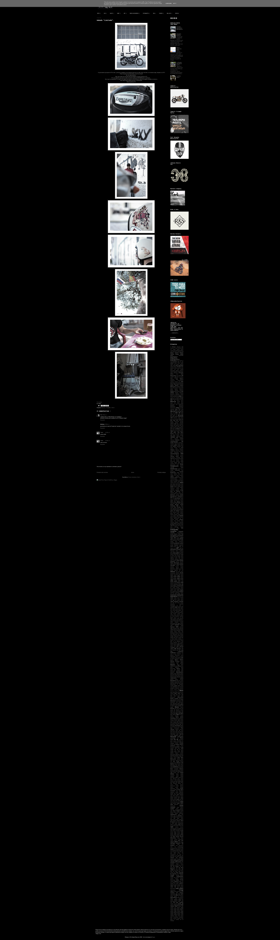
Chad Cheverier (179, 448)
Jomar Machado (176, 616)
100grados (179, 346)
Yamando (172, 915)
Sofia (178, 808)
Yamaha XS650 (180, 911)
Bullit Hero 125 (173, 428)
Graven (172, 554)
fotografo (181, 531)
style (172, 827)
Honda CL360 (180, 581)
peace (178, 734)
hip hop (181, 570)
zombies (178, 919)
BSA (175, 424)
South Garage (176, 810)
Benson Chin (180, 395)
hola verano (180, 571)
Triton (177, 872)
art (182, 375)
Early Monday (177, 507)
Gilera (178, 546)
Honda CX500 (180, 582)
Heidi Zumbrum (173, 564)
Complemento (175, 466)
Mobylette (181, 684)
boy (182, 419)
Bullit (176, 426)
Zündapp (172, 920)
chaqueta (172, 449)
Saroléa (177, 784)
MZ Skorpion (177, 709)
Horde (178, 591)
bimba (182, 400)
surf (174, 829)
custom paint (180, 477)
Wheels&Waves (174, 897)
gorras (171, 553)
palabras (177, 729)
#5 (171, 346)
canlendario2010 (175, 441)
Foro (179, 528)
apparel (180, 375)
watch (182, 893)
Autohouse (174, 380)
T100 (182, 835)
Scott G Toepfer (173, 789)
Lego (178, 646)
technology (173, 844)
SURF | (119, 13)
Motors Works (180, 703)
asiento (181, 376)
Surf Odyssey (178, 829)
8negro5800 (181, 355)
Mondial (181, 686)
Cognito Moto (177, 462)
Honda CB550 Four (178, 580)
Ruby (179, 778)
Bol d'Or (176, 414)
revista (178, 761)
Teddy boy (180, 844)
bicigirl (181, 397)
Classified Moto (179, 457)
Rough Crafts (176, 772)
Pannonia (181, 729)
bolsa (182, 414)
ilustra (182, 593)
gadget (181, 537)
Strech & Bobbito (174, 824)
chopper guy (173, 451)
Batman (172, 390)
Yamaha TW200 (180, 907)
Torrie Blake (176, 870)
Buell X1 (178, 425)
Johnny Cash (180, 613)
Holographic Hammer (175, 572)
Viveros (175, 891)
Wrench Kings (178, 900)
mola (171, 686)
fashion (181, 519)
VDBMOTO (181, 883)
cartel (175, 445)
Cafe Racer (173, 432)
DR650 (172, 501)
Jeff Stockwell (176, 611)
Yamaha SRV (180, 906)
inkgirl (172, 601)
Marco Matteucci (175, 667)
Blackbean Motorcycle (176, 405)
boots (179, 417)
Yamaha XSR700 (173, 912)
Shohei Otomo (173, 799)
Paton (171, 731)
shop (177, 799)
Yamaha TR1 (173, 907)
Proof (182, 745)
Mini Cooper (181, 683)
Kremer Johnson (173, 635)
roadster (181, 766)
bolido (179, 414)
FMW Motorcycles (174, 525)
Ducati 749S (175, 503)
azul (180, 381)
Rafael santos (177, 751)
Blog (178, 407)
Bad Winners (180, 382)
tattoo (176, 841)
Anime (173, 374)
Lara (179, 642)
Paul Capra (175, 731)
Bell (182, 391)
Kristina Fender (180, 635)
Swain (178, 835)
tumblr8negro (180, 876)
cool (179, 468)
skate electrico (173, 803)
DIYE (181, 497)
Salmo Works (180, 782)
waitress (181, 892)
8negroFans (173, 358)
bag (175, 384)
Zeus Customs (173, 918)
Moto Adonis (173, 692)
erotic (174, 515)
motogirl (176, 698)
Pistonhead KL (180, 740)
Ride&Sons (176, 766)
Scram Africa (180, 789)
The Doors (179, 848)
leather (178, 644)
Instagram (176, 601)
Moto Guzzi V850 (179, 694)
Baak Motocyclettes (174, 382)
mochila (172, 685)
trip (175, 872)
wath (171, 895)
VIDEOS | (161, 13)
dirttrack (178, 494)
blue (180, 407)
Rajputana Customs (179, 754)
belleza (172, 392)
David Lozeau (180, 485)
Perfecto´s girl (178, 735)
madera (181, 661)
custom (176, 477)
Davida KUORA (177, 486)
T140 (171, 836)
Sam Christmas (174, 783)
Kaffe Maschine (178, 620)
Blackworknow (173, 407)
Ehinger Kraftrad (176, 509)
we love (174, 895)
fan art (181, 518)
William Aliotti (174, 898)
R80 (178, 749)
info (171, 600)
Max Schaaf (177, 674)
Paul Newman (180, 731)
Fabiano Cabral (177, 517)
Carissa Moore (180, 443)
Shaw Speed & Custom (178, 795)
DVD (178, 505)
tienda (179, 861)
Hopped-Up (174, 591)
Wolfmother (181, 898)
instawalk (181, 601)
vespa (172, 886)
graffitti (177, 553)
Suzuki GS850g (180, 834)
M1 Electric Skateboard (175, 658)
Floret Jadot (180, 524)
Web (177, 895)
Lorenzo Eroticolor (177, 653)
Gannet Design (180, 539)
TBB (182, 843)
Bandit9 (181, 384)
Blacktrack (181, 406)
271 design (173, 349)
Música (182, 707)
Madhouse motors (175, 662)
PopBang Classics (175, 743)
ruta (174, 781)
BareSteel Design (179, 386)
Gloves (178, 550)
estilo (177, 515)
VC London (176, 883)
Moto (181, 691)
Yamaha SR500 (174, 906)
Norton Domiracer (174, 719)
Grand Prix (181, 553)
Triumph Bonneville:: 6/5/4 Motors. (179, 28)
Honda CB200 (177, 575)
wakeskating (173, 893)
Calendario (173, 436)
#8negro (174, 346)
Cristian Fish (173, 475)
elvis (175, 513)
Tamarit (178, 836)
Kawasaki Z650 (176, 628)
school (178, 788)
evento (181, 516)
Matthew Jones (173, 673)
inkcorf (182, 600)
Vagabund (176, 881)
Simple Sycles (180, 800)
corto (178, 472)
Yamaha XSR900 (180, 912)
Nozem (182, 720)
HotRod (181, 591)
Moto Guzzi (177, 693)
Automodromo (180, 380)
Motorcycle (175, 703)
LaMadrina (178, 641)
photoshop (173, 738)
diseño (181, 494)
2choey (179, 349)
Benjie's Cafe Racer (174, 395)
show (171, 800)
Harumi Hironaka (179, 561)
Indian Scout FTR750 (178, 597)
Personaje (173, 736)
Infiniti (182, 599)
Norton (178, 717)
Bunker (181, 428)
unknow (177, 878)
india (182, 596)
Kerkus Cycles (173, 630)
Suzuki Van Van (173, 835)
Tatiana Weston (174, 840)
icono (179, 593)
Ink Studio (178, 600)
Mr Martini (172, 705)
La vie (175, 641)
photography (180, 736)
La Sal (177, 640)
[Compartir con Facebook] (106, 405)
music (172, 707)
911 (178, 360)
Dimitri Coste (176, 493)
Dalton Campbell (174, 481)
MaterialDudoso (179, 672)
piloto (172, 739)
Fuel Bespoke (173, 535)
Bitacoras (103, 407)
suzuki (181, 830)
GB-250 (172, 541)
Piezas (181, 738)
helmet (181, 564)
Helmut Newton (179, 565)
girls (182, 549)
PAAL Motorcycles (175, 728)
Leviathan (172, 647)
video (177, 888)
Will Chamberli (180, 897)
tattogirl (172, 841)
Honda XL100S (177, 588)
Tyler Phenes (177, 877)
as (179, 376)
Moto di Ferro (178, 692)
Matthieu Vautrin (180, 673)
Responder (102, 420)
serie (178, 794)
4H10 (177, 350)
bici (180, 396)
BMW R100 (173, 411)
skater (178, 803)
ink (174, 600)
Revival (181, 761)
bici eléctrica (177, 397)
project (179, 745)
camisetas (177, 439)
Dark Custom (177, 482)
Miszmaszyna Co (174, 684)
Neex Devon (176, 712)
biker (172, 400)
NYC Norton (172, 723)
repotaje (177, 760)
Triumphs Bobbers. (178, 34)
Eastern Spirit (179, 508)
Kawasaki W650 (175, 626)
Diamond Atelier (174, 492)
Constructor (174, 469)
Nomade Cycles (179, 715)
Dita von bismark (176, 497)
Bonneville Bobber (174, 416)
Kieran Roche (178, 631)
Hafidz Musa (180, 556)
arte (176, 376)
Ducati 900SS (180, 503)
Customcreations (175, 478)
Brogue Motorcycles (175, 421)
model (176, 685)
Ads (177, 365)
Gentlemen (181, 541)
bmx (182, 412)
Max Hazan (172, 674)
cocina (172, 462)
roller (176, 771)
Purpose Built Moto (175, 748)
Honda (181, 572)
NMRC (178, 714)
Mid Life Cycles (180, 680)
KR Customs (180, 634)
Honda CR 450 (173, 582)
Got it (174, 3)
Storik (176, 823)
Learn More (169, 3)
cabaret (175, 431)
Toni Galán (179, 868)
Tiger (182, 861)
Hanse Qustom (173, 560)
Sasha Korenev (179, 785)
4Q (179, 350)
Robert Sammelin (180, 767)
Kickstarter (178, 630)
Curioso (172, 477)
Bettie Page (172, 396)
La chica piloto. (178, 76)
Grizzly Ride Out (177, 554)
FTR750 (179, 534)
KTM (174, 637)
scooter (181, 788)
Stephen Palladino (177, 820)
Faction (181, 517)
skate (181, 802)
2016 (182, 348)
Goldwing (181, 550)
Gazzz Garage (180, 540)
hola (177, 571)
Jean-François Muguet (177, 610)
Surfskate (178, 830)
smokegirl (173, 807)
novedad (172, 720)
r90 (180, 749)
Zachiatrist (181, 917)
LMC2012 (174, 650)
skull (172, 804)
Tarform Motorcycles (178, 839)
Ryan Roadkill (178, 781)
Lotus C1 (178, 656)
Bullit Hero (181, 427)
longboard (173, 652)
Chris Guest (178, 451)
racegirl (172, 750)
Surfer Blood (173, 830)
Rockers (181, 769)
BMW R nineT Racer (179, 410)
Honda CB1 (178, 574)
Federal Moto (180, 520)
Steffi (171, 820)
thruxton (181, 860)
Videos (181, 888)
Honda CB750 (174, 581)
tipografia (172, 862)
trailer (179, 871)
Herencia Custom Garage (176, 566)
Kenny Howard (180, 629)
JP (180, 617)
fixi (171, 524)
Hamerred (177, 559)
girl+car (181, 548)
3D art (175, 350)
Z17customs (176, 917)
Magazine (173, 664)
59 (180, 350)
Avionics (177, 381)
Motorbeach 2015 (179, 700)
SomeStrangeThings (179, 809)
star (172, 818)
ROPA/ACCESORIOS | (135, 13)
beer (180, 391)
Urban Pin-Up (179, 879)
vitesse (112, 407)
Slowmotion (174, 805)
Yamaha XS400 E (180, 909)
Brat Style (173, 420)
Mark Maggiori (177, 669)
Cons (182, 467)
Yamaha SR (180, 903)
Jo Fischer (176, 612)
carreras (172, 445)
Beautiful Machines (179, 390)
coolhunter (178, 470)
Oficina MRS (179, 724)
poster (178, 744)
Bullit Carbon (180, 426)
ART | (125, 13)
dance (179, 481)
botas (180, 419)
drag (175, 501)
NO (180, 714)
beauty (172, 391)
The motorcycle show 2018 (176, 851)
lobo (177, 650)
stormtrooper (180, 823)
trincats (172, 872)
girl (178, 548)
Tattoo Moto (180, 841)
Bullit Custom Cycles (174, 427)
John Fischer (173, 613)
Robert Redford (173, 767)
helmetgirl (173, 565)
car (182, 441)
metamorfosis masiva (176, 678)
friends (176, 534)
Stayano (177, 819)
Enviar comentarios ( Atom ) (134, 477)
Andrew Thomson (179, 370)
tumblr (173, 876)
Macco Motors (179, 659)
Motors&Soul (173, 704)
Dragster (179, 501)
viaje (175, 886)
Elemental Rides (176, 512)
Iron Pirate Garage (179, 602)
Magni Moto (180, 664)
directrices (181, 493)
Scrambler (173, 790)
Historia (173, 571)
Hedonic (181, 562)
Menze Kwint (180, 675)
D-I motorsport (180, 480)
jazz (171, 610)
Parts (182, 730)
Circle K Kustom (175, 455)
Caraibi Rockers (174, 442)
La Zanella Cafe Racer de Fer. (179, 64)
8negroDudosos (174, 356)
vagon (180, 881)
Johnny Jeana (173, 614)
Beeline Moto (177, 391)
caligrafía (177, 438)
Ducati (179, 502)
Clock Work (181, 458)
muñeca (176, 705)
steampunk (181, 819)
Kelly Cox (176, 629)
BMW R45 (178, 411)
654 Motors (180, 351)
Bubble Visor (173, 425)
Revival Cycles (173, 762)
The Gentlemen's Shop (178, 849)
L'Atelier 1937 (180, 637)
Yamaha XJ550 (173, 908)
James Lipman (176, 608)
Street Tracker (176, 825)
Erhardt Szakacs (177, 514)
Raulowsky (172, 755)
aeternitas (180, 365)
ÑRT (176, 723)
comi (178, 464)
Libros (172, 648)
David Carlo (175, 485)
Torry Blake (181, 870)
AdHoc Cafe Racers (175, 364)
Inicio (132, 472)
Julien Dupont (173, 619)
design (181, 490)
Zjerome (179, 918)
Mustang (172, 708)
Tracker (176, 871)
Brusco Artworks (179, 422)
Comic (181, 464)
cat (179, 447)
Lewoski (177, 647)
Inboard (179, 596)
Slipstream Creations (178, 804)
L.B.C (177, 637)
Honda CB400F (177, 577)
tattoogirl (173, 843)
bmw (176, 409)
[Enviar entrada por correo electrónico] (99, 405)
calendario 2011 (179, 436)
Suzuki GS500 (173, 833)
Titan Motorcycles (178, 862)
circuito (181, 455)
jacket (176, 607)
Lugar (182, 657)
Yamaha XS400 (173, 909)
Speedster (181, 813)
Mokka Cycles (180, 685)
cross (178, 475)
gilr (180, 546)
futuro (178, 537)
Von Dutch (179, 891)
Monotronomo (180, 689)
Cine (182, 453)
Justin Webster (179, 619)
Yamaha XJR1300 (180, 908)
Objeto (178, 723)
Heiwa (178, 564)
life (175, 648)
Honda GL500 (180, 585)
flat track (176, 524)
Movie (182, 704)
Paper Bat (178, 730)
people (172, 735)
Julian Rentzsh (180, 618)
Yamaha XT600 (180, 913)
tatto (182, 840)
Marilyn (179, 668)
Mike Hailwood (180, 681)
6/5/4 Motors (175, 351)
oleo (176, 726)
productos (173, 745)
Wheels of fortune (178, 896)
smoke (181, 805)
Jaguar (179, 607)
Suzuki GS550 (180, 833)
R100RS (172, 749)
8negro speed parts (176, 355)
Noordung (173, 717)
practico (181, 744)
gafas (171, 539)
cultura (173, 476)
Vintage (181, 890)
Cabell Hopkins (180, 431)
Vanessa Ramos (176, 882)
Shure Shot (175, 800)
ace (179, 361)
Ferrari (175, 523)
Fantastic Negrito (174, 519)
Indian (172, 597)
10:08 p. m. (107, 424)
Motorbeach (173, 700)
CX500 (176, 480)
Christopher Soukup (178, 452)
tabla (174, 836)
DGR (182, 491)
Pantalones (173, 730)
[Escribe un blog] (103, 405)
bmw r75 (172, 412)
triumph (173, 875)
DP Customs (180, 499)
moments (175, 686)
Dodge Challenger (174, 499)
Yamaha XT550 (173, 913)
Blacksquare (174, 406)
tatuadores (178, 843)
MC (180, 674)
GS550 (182, 554)
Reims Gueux (173, 757)
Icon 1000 (175, 593)
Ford (179, 525)
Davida (172, 486)
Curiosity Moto (179, 476)
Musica (178, 707)
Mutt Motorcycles (178, 708)
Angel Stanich (180, 371)
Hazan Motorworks (175, 562)
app (177, 375)
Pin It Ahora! (99, 402)
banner (172, 385)
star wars (177, 818)
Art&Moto (172, 376)
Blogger (153, 937)
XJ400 (182, 901)
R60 (175, 749)
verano (182, 884)
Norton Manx (180, 719)
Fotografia (108, 407)
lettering (181, 646)
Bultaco (178, 428)
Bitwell (179, 401)
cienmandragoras (175, 453)
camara (181, 438)
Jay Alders (181, 608)
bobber (172, 414)
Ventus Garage (177, 884)
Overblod (181, 726)
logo (180, 650)
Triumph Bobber (179, 875)
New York (178, 713)
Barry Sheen (172, 387)
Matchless (173, 672)
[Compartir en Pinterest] (108, 405)
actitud (172, 363)
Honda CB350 (177, 576)
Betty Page (177, 396)
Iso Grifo (180, 605)
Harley (178, 560)
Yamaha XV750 (180, 914)
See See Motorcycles (178, 793)
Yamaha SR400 (179, 904)
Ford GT (181, 525)
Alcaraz (175, 366)
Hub (101, 414)
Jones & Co (177, 617)
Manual (180, 666)
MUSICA (177, 13)
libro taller (181, 647)
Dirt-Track (173, 494)
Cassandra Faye (180, 446)
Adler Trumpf (173, 365)
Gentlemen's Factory (178, 543)
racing (179, 750)
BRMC (177, 420)
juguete (175, 618)
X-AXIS (179, 901)
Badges (172, 384)
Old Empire (178, 725)
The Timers (177, 856)
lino (171, 650)
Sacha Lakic (175, 782)
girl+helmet (173, 549)
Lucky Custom (177, 657)
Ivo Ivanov (179, 606)
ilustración (180, 595)
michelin (181, 679)
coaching (178, 461)
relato (179, 757)
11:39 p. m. (107, 432)
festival (178, 523)
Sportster (180, 815)
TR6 (174, 871)
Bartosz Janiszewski (179, 387)
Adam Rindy (177, 363)
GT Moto (172, 555)
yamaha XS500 (173, 911)
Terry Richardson (179, 845)
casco (175, 446)
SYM (180, 835)
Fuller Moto (173, 537)
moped (176, 690)
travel (182, 871)
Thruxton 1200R (174, 861)
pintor (171, 740)
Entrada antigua (162, 472)
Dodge (182, 498)
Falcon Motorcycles (175, 518)
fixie (173, 524)
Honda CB (172, 574)
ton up (181, 865)
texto (172, 846)
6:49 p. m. (105, 414)
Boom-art (176, 417)
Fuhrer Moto (180, 536)
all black (179, 366)
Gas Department (174, 540)
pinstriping (181, 739)
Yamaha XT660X (173, 914)
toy (171, 871)
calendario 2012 (174, 437)
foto (182, 528)
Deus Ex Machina (175, 491)
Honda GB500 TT (173, 585)
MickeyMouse (173, 680)
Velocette (172, 884)
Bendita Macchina (179, 392)
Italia (176, 606)
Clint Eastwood (176, 458)
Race (182, 749)
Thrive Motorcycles (174, 860)
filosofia (181, 523)
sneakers (173, 808)
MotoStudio (178, 704)
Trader (101, 432)
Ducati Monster (175, 504)
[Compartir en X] (105, 405)
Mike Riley (172, 683)
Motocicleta (174, 697)
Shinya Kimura (174, 798)
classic (178, 456)
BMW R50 (181, 411)
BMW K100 (180, 409)
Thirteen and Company (176, 857)
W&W (178, 892)
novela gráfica (177, 720)
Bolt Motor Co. (174, 415)
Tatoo (179, 840)
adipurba (181, 364)
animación (180, 372)
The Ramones (178, 855)
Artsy (178, 376)
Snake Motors (180, 807)
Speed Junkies (177, 812)
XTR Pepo (176, 902)
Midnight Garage (173, 681)
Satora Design (175, 787)
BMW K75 (172, 410)
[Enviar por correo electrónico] (101, 405)
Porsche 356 (173, 744)
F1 (173, 517)
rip (179, 766)
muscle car (180, 705)
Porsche (181, 743)
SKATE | (112, 13)
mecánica (176, 675)
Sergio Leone (173, 794)
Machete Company (175, 661)
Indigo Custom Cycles (175, 599)
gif (175, 546)
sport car (175, 815)
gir (175, 548)
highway (176, 570)
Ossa (178, 726)
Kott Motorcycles (174, 634)
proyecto (177, 746)
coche (182, 461)
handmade (181, 559)
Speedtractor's (174, 814)
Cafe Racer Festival (179, 433)
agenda (172, 366)
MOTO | (99, 13)
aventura (172, 381)
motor (182, 699)
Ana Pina (177, 369)
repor (174, 760)
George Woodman (174, 545)
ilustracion (173, 595)
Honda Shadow (177, 587)
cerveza (172, 448)
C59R (171, 431)
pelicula (181, 734)
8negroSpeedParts (175, 359)
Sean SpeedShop (179, 790)
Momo (178, 686)
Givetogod (173, 550)
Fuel (182, 534)
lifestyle (179, 648)
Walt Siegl (178, 893)
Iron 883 (172, 602)
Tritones (181, 873)
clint (171, 458)
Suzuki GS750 (173, 834)
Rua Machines (174, 778)
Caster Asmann (174, 447)
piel (178, 738)
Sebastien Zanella (174, 792)
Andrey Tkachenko (174, 371)
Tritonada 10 (175, 873)
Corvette (181, 472)
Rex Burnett (178, 765)
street (179, 824)
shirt (179, 798)
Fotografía (174, 531)
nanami (181, 709)
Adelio (182, 363)
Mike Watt (177, 683)
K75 (174, 620)
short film (181, 799)
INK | (154, 13)
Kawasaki (177, 624)
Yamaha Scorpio (174, 903)
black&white (180, 404)
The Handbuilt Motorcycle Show (176, 850)
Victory (172, 887)
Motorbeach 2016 (174, 702)
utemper (172, 881)
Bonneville (180, 415)
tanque (172, 839)
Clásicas (173, 456)
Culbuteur (181, 475)
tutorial (172, 877)
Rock (172, 769)
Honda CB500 (176, 579)
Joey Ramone (180, 612)
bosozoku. (176, 419)
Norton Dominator (179, 718)
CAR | (105, 13)
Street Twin (181, 825)
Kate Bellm (178, 623)
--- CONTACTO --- (174, 333)
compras (181, 466)
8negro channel (175, 352)
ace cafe (181, 361)
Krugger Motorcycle (175, 636)
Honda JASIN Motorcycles (175, 586)
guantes (179, 555)
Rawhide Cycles (178, 755)
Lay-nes (174, 643)
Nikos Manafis (173, 714)
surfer (182, 829)
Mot (178, 690)
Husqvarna (172, 592)
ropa (171, 772)
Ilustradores (174, 596)
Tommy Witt (177, 865)
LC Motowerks (179, 643)
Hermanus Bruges (175, 567)
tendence (173, 845)
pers (182, 735)
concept (175, 467)
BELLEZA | (169, 13)
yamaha (181, 902)
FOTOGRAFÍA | (146, 13)
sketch (181, 803)
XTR (171, 902)
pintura (175, 740)
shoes (182, 798)
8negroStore (173, 360)
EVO (171, 517)
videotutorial (174, 890)
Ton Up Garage (175, 866)
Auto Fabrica (179, 379)
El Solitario (177, 510)
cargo (176, 443)
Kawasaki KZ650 (179, 625)
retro (174, 761)
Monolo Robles (174, 689)
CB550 (182, 447)
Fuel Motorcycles (174, 536)
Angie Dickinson (174, 372)
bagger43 (178, 384)
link (182, 648)
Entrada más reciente (102, 472)
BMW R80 (178, 412)
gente (177, 541)
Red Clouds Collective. (178, 756)
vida (175, 887)
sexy (171, 795)
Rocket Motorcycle (174, 770)
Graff (174, 553)
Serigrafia (181, 794)
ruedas (182, 778)
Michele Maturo (175, 679)
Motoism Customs (177, 699)
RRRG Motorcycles (179, 777)
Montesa (172, 690)
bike (171, 399)
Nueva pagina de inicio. (178, 49)
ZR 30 (181, 919)
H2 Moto (176, 556)
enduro (178, 513)
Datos (181, 482)
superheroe (172, 828)
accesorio (175, 361)
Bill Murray (177, 400)
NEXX (182, 713)
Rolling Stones (180, 771)
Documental (178, 498)
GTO (176, 555)
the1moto (181, 856)
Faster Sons (173, 520)
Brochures (181, 420)
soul (171, 810)
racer (175, 750)
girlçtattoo (178, 549)
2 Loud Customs (178, 348)
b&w (182, 381)
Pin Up (176, 739)
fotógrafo (173, 532)
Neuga (180, 712)
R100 (182, 748)
